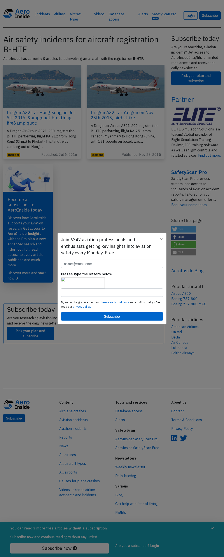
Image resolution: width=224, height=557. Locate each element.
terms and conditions (115, 302)
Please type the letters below (86, 274)
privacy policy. (82, 307)
